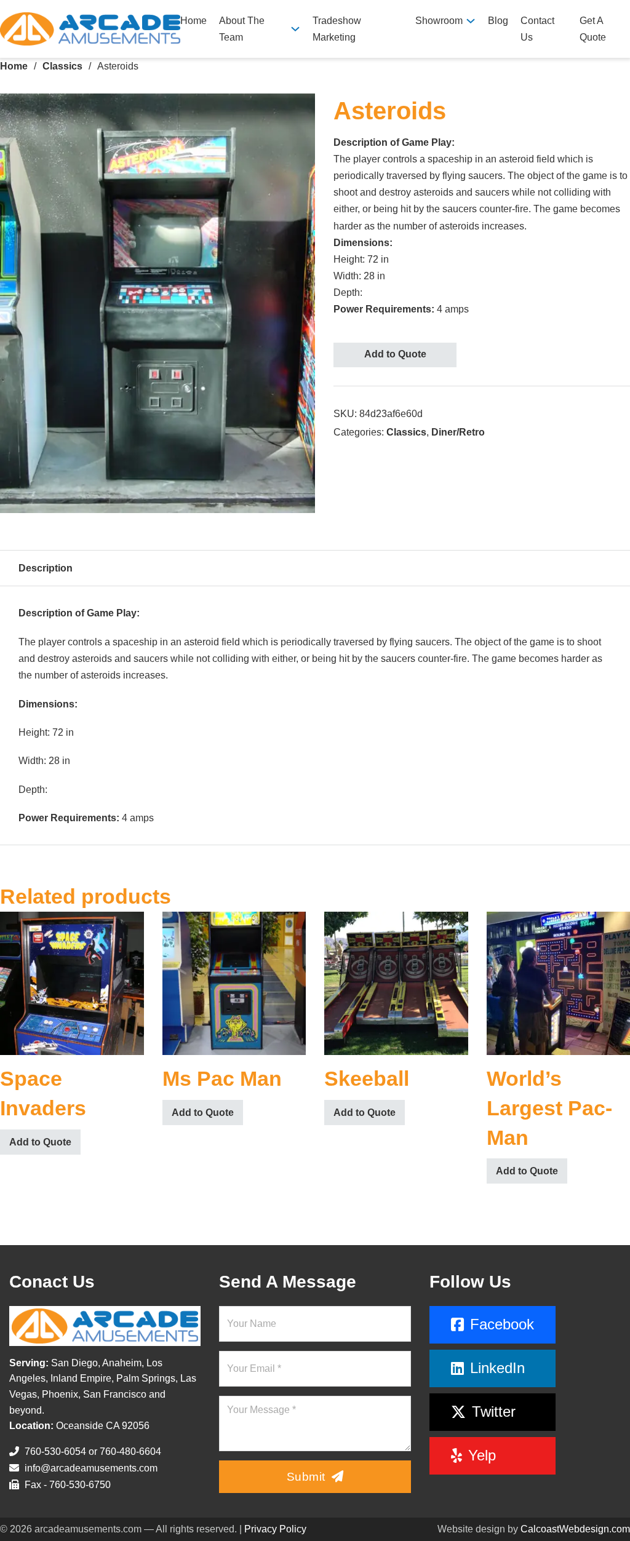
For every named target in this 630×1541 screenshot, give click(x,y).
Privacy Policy (275, 1529)
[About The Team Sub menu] (295, 29)
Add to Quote (395, 354)
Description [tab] (45, 568)
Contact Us (537, 28)
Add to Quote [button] (40, 1142)
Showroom (439, 20)
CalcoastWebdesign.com (575, 1529)
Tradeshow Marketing (337, 28)
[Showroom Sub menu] (471, 21)
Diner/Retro (458, 432)
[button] (298, 110)
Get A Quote (593, 28)
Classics (62, 66)
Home (193, 20)
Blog (498, 20)
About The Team (242, 28)
